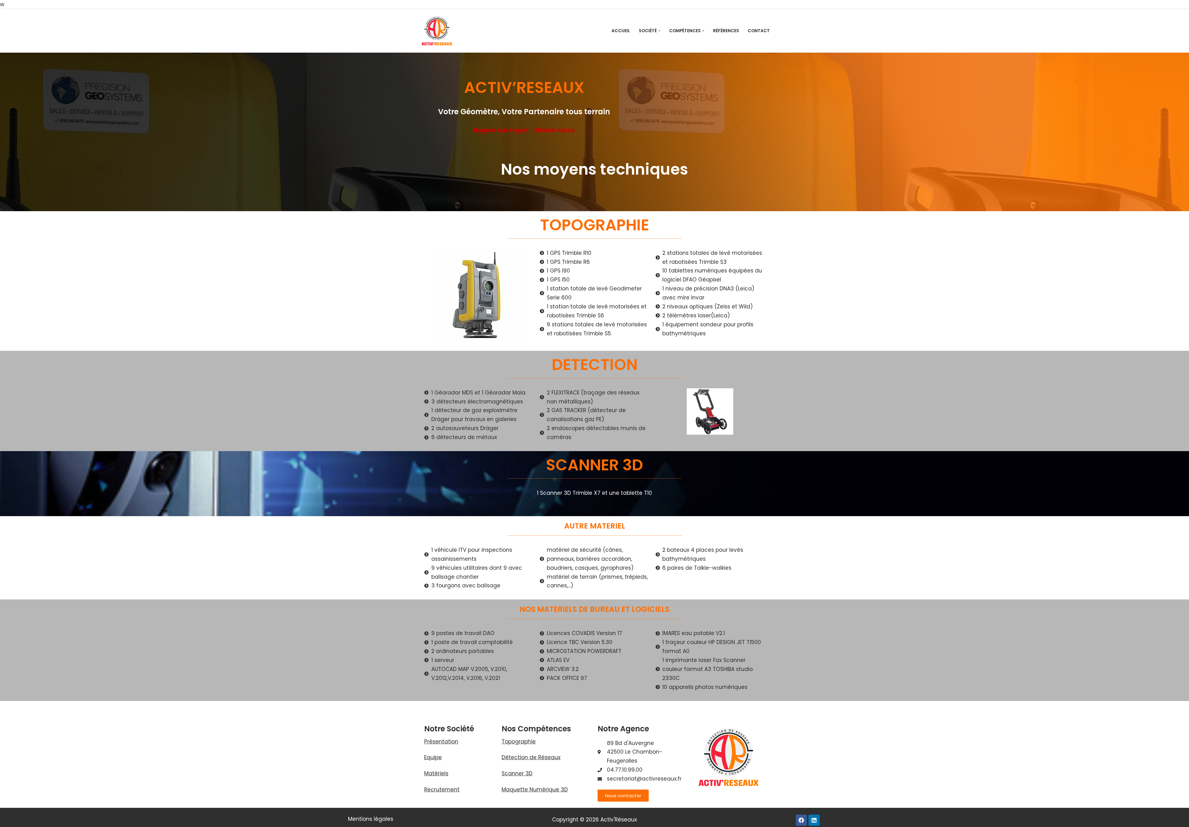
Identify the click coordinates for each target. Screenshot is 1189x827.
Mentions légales (370, 819)
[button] (659, 31)
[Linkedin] (814, 820)
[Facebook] (801, 820)
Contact (759, 31)
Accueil (621, 31)
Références (726, 31)
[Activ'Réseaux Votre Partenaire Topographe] (436, 31)
